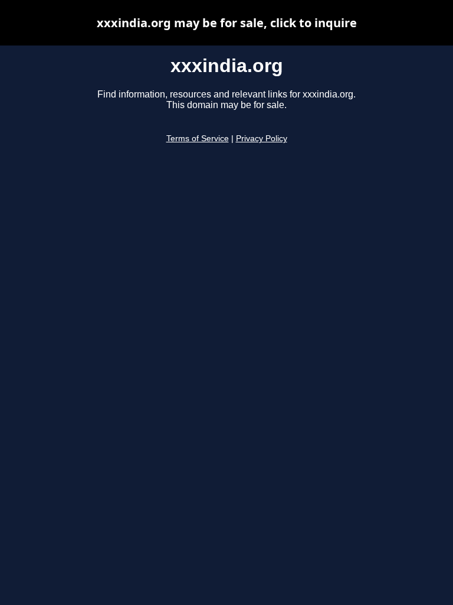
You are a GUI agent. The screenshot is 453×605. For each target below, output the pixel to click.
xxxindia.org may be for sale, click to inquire (227, 23)
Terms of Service (197, 138)
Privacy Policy (261, 138)
